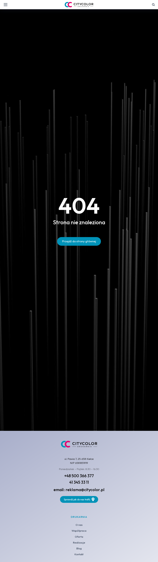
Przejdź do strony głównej (79, 241)
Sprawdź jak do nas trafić (77, 499)
